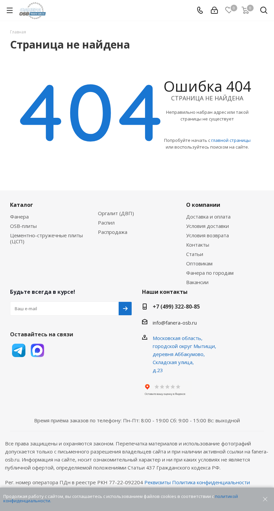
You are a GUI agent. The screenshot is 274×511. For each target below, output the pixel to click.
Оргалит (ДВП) (116, 213)
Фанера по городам (210, 272)
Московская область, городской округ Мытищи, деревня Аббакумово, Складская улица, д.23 (184, 354)
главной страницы (231, 140)
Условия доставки (207, 226)
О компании (203, 204)
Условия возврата (207, 235)
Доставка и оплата (208, 216)
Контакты (197, 244)
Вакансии (197, 282)
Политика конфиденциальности (211, 482)
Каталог (21, 204)
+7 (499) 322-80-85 (176, 306)
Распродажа (112, 232)
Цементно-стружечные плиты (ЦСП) (46, 238)
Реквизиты (157, 482)
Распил (106, 222)
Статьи (194, 254)
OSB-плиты (23, 226)
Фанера (19, 216)
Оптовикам (199, 263)
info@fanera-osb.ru (175, 322)
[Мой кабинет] (214, 10)
